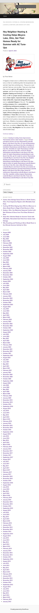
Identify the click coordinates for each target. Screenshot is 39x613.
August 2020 (7, 383)
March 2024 (6, 292)
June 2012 (6, 591)
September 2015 (8, 508)
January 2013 (7, 576)
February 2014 (7, 548)
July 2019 (6, 410)
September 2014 (8, 534)
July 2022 (6, 334)
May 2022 (6, 338)
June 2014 (6, 540)
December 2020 (7, 374)
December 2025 (7, 247)
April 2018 (6, 442)
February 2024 (7, 294)
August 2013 (7, 561)
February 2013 (7, 574)
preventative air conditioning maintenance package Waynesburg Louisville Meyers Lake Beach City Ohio (19, 168)
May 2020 (6, 389)
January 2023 (7, 321)
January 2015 (7, 525)
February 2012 (7, 599)
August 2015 (7, 510)
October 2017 (7, 455)
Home (5, 16)
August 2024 (7, 281)
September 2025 (8, 254)
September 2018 (8, 432)
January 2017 (7, 474)
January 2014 (7, 551)
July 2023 (6, 309)
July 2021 (6, 360)
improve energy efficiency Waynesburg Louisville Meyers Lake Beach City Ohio (18, 160)
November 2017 (7, 453)
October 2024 (7, 277)
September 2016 (8, 483)
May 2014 (6, 542)
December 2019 (7, 400)
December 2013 (7, 553)
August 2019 (7, 408)
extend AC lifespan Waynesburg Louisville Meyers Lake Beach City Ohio (18, 151)
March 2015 (6, 521)
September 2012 (8, 584)
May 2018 (6, 440)
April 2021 (6, 366)
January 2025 (7, 271)
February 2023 (7, 319)
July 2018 (6, 436)
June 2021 (6, 362)
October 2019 (7, 404)
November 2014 (7, 529)
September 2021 (8, 355)
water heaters (19, 140)
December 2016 (7, 476)
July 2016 (6, 487)
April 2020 (6, 391)
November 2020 (7, 377)
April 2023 (6, 315)
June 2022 (6, 336)
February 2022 (7, 345)
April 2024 (6, 290)
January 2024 (7, 296)
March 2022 (6, 343)
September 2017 (8, 457)
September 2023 (8, 304)
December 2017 (7, 451)
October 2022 (7, 328)
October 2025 (7, 251)
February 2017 (7, 472)
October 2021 (7, 353)
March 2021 (6, 368)
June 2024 (6, 285)
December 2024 (7, 273)
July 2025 (6, 258)
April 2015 (6, 519)
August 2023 (7, 307)
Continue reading (8, 134)
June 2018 (6, 438)
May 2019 (6, 415)
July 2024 (6, 283)
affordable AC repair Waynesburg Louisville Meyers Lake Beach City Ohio (18, 149)
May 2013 (6, 568)
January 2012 (7, 601)
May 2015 (6, 517)
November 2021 (7, 351)
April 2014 (6, 544)
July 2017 (6, 461)
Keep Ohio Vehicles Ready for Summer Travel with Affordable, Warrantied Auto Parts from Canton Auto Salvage (19, 219)
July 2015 (6, 512)
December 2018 (7, 425)
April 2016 (6, 493)
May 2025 (6, 262)
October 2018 (7, 430)
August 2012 (7, 587)
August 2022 (7, 332)
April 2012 (6, 595)
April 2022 (6, 340)
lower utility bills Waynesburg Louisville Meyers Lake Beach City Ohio (17, 166)
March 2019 (6, 419)
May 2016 (6, 491)
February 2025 (7, 268)
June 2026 (6, 237)
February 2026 (7, 243)
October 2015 (7, 506)
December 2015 (7, 502)
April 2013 (6, 570)
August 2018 (7, 434)
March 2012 (6, 597)
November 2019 (7, 402)
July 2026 (6, 234)
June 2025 (6, 260)
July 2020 (6, 385)
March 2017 (6, 470)
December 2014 (7, 527)
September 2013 (8, 559)
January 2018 (7, 449)
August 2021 (7, 357)
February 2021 (7, 370)
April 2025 (6, 264)
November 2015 (7, 504)
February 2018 (7, 447)
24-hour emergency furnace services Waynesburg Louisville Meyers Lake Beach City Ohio (18, 141)
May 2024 (6, 287)
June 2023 (6, 311)
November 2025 (7, 249)
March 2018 (6, 444)
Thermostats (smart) (9, 140)
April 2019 (6, 417)
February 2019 (7, 421)
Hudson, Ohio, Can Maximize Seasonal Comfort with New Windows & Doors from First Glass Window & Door (19, 212)
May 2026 (6, 239)
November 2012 (7, 580)
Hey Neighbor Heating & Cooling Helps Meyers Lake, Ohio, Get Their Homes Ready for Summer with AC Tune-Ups (15, 39)
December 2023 (7, 298)
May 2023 (6, 313)
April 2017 (6, 468)
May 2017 (6, 466)
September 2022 (8, 330)
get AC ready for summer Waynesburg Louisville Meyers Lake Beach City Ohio (19, 157)
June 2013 (6, 565)
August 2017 (7, 459)
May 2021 (6, 364)
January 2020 (7, 398)
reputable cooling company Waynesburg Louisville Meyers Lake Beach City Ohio (17, 175)
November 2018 (7, 427)
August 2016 (7, 485)
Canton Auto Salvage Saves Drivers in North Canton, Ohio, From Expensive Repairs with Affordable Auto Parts (19, 202)
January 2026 (7, 245)
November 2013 (7, 555)
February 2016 (7, 497)
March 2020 (6, 394)
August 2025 (7, 256)
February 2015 (7, 523)
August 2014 (7, 536)
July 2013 (6, 563)
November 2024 (7, 275)
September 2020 (8, 381)
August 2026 (7, 232)
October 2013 (7, 557)
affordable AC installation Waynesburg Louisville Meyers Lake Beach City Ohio (18, 147)
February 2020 (7, 396)
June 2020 (6, 387)
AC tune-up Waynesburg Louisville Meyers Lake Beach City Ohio (18, 144)
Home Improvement (24, 138)
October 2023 (7, 302)
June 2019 (6, 413)
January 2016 (7, 500)
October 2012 (7, 582)
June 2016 (6, 489)
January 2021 (7, 372)
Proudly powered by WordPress (19, 609)
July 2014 (6, 538)
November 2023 (7, 300)
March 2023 (6, 317)
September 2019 (8, 406)
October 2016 (7, 480)
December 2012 (7, 578)
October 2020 (7, 379)
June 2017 (6, 463)
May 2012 (6, 593)
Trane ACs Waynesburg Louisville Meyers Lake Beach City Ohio (18, 177)
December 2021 (7, 349)
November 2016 (7, 478)
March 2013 (6, 572)
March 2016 (6, 495)
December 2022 (7, 324)
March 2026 (6, 241)
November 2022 (7, 326)
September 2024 (8, 279)
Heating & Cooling (13, 138)
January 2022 (7, 347)
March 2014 (6, 546)
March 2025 (6, 266)
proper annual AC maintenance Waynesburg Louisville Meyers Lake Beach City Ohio (19, 172)
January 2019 (7, 423)
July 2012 (6, 589)
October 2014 (7, 531)
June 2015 (6, 514)
